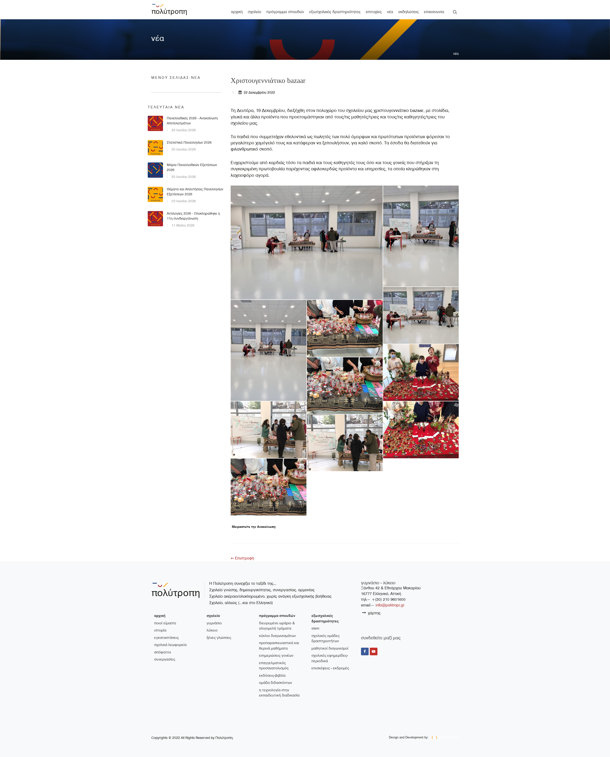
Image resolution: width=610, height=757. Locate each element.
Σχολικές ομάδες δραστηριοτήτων (325, 638)
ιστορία (160, 630)
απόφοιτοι (162, 652)
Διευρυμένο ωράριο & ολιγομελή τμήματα (277, 626)
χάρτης (374, 613)
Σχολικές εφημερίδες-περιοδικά (329, 658)
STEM (315, 628)
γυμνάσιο (214, 623)
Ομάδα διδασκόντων (275, 683)
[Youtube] (373, 651)
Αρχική (159, 616)
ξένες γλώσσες (219, 638)
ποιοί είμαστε (165, 623)
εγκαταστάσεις (166, 638)
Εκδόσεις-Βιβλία (272, 675)
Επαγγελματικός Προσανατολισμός (274, 666)
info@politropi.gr (390, 605)
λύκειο (212, 630)
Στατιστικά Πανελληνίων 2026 (189, 142)
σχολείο (213, 616)
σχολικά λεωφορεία (170, 645)
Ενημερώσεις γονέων (276, 655)
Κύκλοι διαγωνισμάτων (277, 636)
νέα (456, 54)
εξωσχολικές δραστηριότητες (325, 618)
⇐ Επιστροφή (242, 558)
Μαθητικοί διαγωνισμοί (329, 648)
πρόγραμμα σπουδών (277, 616)
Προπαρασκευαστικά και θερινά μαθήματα (279, 646)
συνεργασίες (164, 659)
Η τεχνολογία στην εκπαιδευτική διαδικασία (279, 693)
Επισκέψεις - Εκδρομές (330, 668)
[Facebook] (365, 651)
